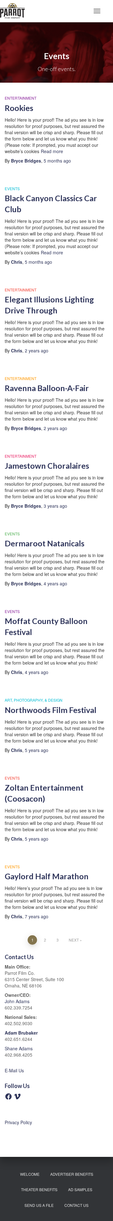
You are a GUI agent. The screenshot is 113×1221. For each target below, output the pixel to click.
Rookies (19, 108)
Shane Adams (19, 1048)
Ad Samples (80, 1189)
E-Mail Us (14, 1070)
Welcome (30, 1174)
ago (57, 160)
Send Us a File (39, 1205)
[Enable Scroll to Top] (101, 1208)
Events (12, 188)
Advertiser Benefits (71, 1174)
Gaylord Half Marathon (47, 876)
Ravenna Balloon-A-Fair (47, 388)
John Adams (17, 1001)
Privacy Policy (18, 1122)
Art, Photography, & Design (33, 700)
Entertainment (20, 98)
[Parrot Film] (15, 11)
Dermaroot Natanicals (44, 543)
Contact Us (76, 1205)
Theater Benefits (39, 1189)
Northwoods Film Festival (50, 710)
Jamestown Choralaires (48, 465)
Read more (52, 151)
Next (74, 939)
